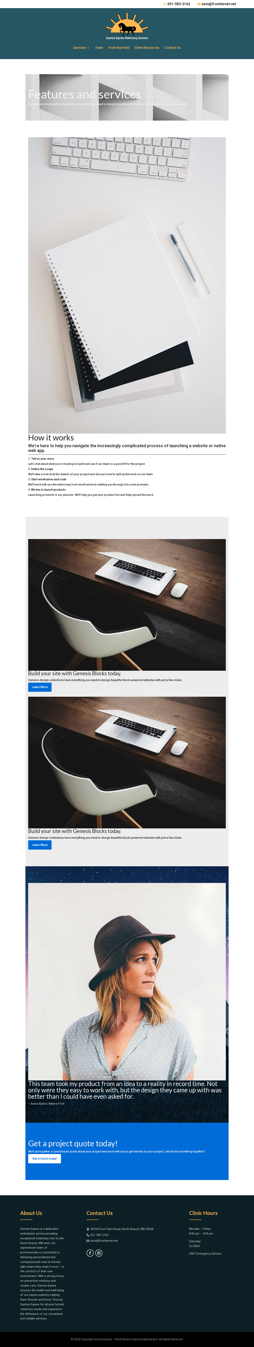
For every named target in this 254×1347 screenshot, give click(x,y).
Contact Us (173, 48)
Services (79, 48)
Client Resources (146, 48)
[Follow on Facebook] (90, 1253)
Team (99, 48)
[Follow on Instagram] (98, 1253)
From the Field (118, 48)
